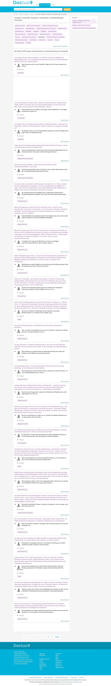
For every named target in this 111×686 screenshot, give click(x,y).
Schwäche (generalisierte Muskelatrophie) (84, 28)
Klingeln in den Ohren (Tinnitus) (81, 25)
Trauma (57, 40)
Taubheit (50, 40)
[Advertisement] (27, 88)
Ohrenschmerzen (57, 34)
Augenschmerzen (20, 25)
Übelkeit (28, 43)
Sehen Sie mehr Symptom (60, 46)
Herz (40, 669)
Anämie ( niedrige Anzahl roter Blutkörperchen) (81, 21)
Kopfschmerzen (62, 28)
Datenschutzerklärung (35, 677)
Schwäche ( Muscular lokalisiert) (55, 37)
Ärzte (37, 5)
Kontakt (82, 677)
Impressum (74, 677)
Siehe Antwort (64, 75)
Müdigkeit (28, 31)
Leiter (57, 655)
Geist (57, 657)
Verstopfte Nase (19, 43)
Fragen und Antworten (44, 5)
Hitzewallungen (30, 28)
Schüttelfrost (33, 40)
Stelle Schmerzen (59, 659)
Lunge (41, 662)
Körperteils (42, 655)
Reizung (17, 37)
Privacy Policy (62, 682)
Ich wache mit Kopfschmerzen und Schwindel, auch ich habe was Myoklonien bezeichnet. (38, 326)
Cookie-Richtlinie (48, 677)
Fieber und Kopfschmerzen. (50, 25)
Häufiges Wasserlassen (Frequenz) (46, 28)
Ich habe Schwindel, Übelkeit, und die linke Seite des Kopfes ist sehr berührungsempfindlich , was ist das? (35, 166)
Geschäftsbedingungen (62, 677)
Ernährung (58, 664)
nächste (57, 637)
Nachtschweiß (52, 31)
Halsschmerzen (19, 28)
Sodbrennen (42, 40)
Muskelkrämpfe (19, 31)
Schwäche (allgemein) (21, 40)
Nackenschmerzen (20, 34)
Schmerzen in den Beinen (29, 37)
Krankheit (58, 653)
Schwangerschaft (44, 659)
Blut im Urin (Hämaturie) (33, 25)
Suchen (68, 9)
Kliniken (53, 5)
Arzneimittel (42, 664)
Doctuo (23, 2)
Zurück (41, 660)
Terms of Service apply (75, 682)
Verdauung (59, 662)
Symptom (42, 653)
